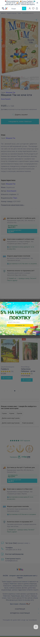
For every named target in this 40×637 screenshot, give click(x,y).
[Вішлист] (33, 8)
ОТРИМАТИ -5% (20, 325)
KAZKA (6, 8)
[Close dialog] (38, 303)
